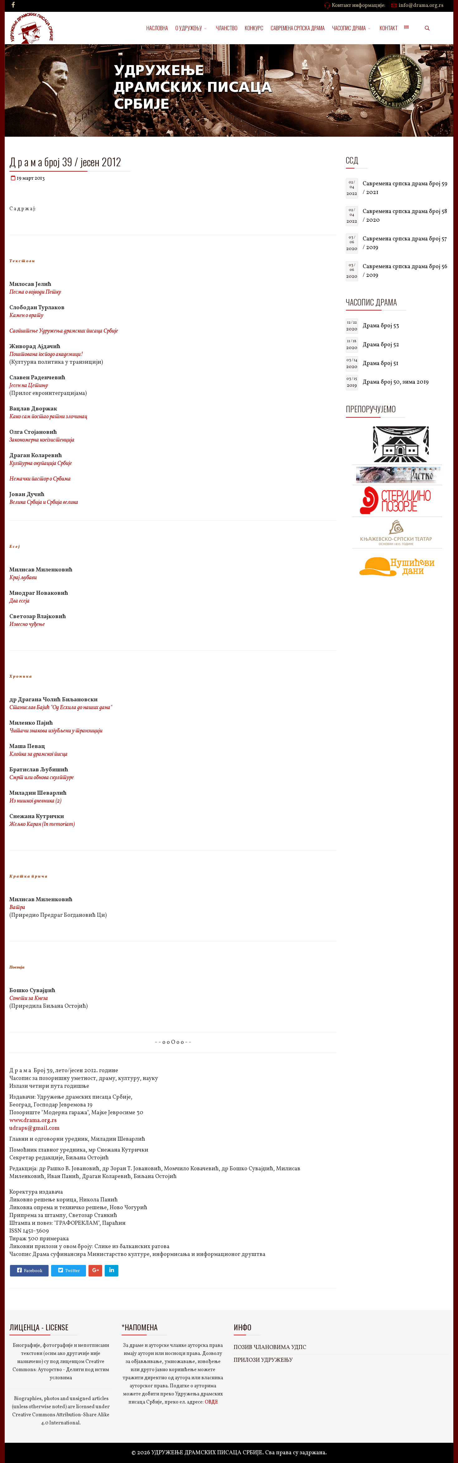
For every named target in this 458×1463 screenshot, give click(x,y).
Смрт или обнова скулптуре (41, 778)
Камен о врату (26, 316)
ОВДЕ (211, 1402)
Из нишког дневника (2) (35, 801)
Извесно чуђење (27, 624)
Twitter (72, 1271)
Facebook (32, 1271)
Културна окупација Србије (40, 463)
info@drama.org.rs (421, 5)
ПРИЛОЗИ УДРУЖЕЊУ (263, 1360)
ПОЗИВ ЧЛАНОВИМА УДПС (270, 1348)
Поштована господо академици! (46, 354)
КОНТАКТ (389, 28)
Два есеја (19, 601)
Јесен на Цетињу (28, 386)
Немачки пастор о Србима (40, 479)
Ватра (17, 907)
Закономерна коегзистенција (41, 440)
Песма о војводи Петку (35, 292)
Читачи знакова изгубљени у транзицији (56, 731)
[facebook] (13, 5)
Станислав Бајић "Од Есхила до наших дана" (60, 708)
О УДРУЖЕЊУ (188, 28)
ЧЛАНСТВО (226, 28)
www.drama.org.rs (33, 1120)
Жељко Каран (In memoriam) (42, 824)
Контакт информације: (358, 5)
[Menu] (406, 28)
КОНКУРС (254, 28)
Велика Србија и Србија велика (43, 502)
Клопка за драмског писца (38, 754)
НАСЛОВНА (157, 28)
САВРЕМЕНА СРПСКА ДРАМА (298, 28)
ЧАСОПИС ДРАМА (349, 28)
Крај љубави (23, 578)
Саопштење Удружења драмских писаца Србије (63, 331)
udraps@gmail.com (34, 1128)
